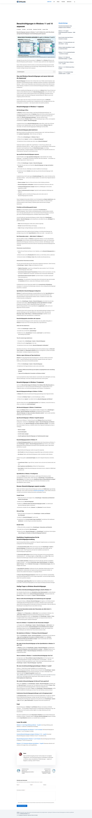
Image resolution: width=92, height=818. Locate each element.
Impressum (29, 815)
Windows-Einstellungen (39, 490)
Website (44, 784)
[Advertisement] (46, 11)
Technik (63, 1)
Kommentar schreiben (21, 790)
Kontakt (36, 815)
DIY (54, 1)
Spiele (58, 1)
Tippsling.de (21, 815)
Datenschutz (25, 815)
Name (18, 784)
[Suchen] (74, 1)
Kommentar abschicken (22, 805)
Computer (49, 1)
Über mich (69, 1)
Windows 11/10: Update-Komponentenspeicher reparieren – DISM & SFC (67, 32)
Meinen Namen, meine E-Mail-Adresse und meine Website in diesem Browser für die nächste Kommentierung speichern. (36, 802)
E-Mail (31, 784)
